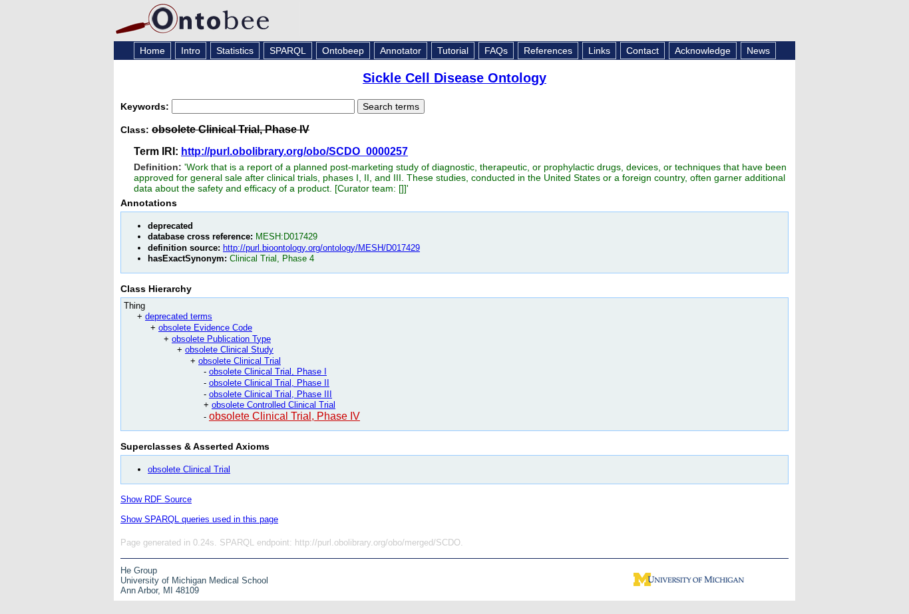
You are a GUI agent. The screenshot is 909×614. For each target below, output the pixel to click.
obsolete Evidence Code (205, 328)
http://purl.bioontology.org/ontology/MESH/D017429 (321, 248)
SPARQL (288, 50)
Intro (190, 50)
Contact (642, 50)
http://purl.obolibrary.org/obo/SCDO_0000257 (294, 151)
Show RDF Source (156, 499)
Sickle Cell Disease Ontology (454, 78)
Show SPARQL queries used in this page (199, 519)
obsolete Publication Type (221, 339)
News (758, 50)
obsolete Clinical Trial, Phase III (270, 394)
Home (152, 50)
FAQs (496, 50)
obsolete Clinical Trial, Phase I (268, 372)
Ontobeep (343, 50)
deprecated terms (178, 316)
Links (599, 50)
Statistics (235, 50)
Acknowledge (703, 50)
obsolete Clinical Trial (239, 361)
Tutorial (452, 50)
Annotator (400, 50)
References (548, 50)
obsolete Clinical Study (229, 350)
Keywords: (146, 106)
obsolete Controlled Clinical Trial (273, 405)
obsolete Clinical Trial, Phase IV (284, 416)
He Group (138, 570)
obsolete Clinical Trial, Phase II (269, 383)
